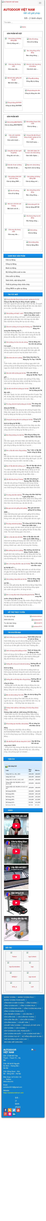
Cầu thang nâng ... (32, 221)
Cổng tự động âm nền (32, 93)
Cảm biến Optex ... (32, 155)
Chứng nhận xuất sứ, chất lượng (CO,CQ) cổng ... (21, 712)
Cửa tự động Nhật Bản (31, 1033)
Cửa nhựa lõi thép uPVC (31, 1025)
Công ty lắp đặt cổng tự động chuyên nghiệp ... (20, 302)
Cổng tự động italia (27, 1005)
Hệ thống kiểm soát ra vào (16, 272)
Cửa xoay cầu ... (13, 69)
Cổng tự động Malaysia (12, 1008)
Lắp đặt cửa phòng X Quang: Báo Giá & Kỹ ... (32, 480)
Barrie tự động (10, 997)
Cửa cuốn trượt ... (13, 140)
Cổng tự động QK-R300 (14, 105)
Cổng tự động (11, 264)
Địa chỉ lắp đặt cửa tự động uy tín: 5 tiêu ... (34, 466)
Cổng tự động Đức (11, 1005)
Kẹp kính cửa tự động (32, 168)
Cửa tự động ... (32, 126)
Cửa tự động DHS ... (14, 181)
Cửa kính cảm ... (32, 69)
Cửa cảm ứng (27, 1014)
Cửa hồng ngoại (10, 1022)
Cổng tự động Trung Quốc (14, 1011)
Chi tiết (12, 46)
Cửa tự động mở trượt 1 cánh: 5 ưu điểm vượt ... (32, 314)
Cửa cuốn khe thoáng (26, 1017)
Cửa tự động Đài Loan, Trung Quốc (17, 1031)
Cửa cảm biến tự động (12, 1014)
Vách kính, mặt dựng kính (15, 280)
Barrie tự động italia (26, 997)
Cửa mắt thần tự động (12, 1025)
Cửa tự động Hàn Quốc (12, 1033)
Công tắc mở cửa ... (13, 155)
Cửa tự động (32, 233)
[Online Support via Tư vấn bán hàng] (38, 623)
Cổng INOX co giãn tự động (16, 288)
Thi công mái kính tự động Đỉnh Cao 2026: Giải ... (31, 524)
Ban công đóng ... (32, 55)
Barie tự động (11, 268)
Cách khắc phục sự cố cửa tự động (34, 638)
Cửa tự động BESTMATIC (13, 125)
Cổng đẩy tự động (32, 81)
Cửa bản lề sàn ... (13, 168)
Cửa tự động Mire (32, 245)
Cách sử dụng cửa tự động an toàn (34, 651)
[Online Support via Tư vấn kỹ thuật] (36, 616)
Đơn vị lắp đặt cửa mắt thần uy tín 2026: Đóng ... (32, 537)
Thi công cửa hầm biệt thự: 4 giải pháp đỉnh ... (31, 495)
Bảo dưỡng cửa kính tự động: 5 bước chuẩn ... (32, 551)
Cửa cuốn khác (9, 1017)
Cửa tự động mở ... (13, 43)
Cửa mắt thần (23, 1022)
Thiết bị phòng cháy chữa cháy (18, 284)
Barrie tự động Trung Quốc (14, 1000)
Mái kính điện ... (13, 83)
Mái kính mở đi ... (13, 208)
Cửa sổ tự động (32, 42)
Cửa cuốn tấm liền (11, 1019)
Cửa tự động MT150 (32, 207)
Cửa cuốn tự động (13, 276)
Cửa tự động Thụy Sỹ (12, 1036)
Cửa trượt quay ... (32, 142)
